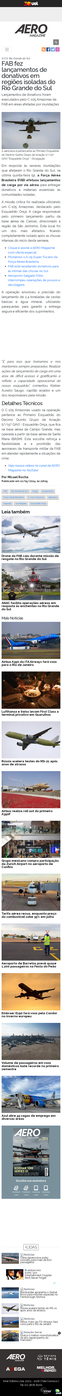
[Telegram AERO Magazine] (52, 49)
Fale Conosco (49, 1381)
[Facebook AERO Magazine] (48, 49)
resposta (7, 503)
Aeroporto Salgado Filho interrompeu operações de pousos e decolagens (34, 280)
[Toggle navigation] (7, 49)
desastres (52, 497)
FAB (5, 491)
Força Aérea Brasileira (13, 497)
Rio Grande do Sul (19, 491)
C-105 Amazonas (36, 497)
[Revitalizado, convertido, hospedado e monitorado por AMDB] (58, 1391)
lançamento (47, 491)
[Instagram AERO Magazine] (57, 49)
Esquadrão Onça (38, 503)
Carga (35, 491)
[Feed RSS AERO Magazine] (43, 49)
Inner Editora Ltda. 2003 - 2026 (21, 1381)
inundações (20, 503)
